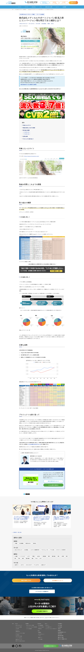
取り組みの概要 (26, 130)
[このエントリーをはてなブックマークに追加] (24, 494)
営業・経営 (53, 556)
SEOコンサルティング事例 (30, 625)
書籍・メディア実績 (60, 637)
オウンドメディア (29, 564)
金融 (32, 558)
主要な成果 (25, 136)
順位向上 (34, 543)
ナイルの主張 (40, 639)
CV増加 (16, 543)
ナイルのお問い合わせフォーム (34, 444)
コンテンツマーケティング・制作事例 (31, 626)
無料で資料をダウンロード (53, 481)
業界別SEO (40, 628)
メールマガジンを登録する (42, 591)
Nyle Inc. (40, 650)
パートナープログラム (19, 637)
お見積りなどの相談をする (51, 646)
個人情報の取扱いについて (62, 632)
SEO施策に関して (27, 132)
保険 (49, 556)
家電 (58, 556)
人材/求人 (38, 556)
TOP (12, 9)
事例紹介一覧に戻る (17, 532)
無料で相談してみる (26, 580)
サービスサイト (36, 564)
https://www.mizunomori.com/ (31, 156)
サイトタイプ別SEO (41, 626)
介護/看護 (44, 556)
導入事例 (27, 623)
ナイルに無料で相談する (53, 485)
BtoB (36, 558)
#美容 (49, 23)
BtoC (41, 558)
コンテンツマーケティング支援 (20, 633)
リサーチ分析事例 (29, 628)
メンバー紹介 (60, 625)
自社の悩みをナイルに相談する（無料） (29, 84)
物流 (19, 558)
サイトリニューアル (45, 549)
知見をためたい (28, 543)
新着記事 (39, 632)
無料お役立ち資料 (60, 635)
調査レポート (40, 637)
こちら (46, 617)
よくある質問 (60, 627)
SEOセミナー (47, 625)
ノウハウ (39, 635)
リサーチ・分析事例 (40, 14)
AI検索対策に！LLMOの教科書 (45, 3)
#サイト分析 (38, 23)
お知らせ (59, 628)
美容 (23, 558)
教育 (67, 556)
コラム (39, 630)
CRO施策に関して (27, 134)
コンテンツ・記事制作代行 (34, 549)
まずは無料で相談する (42, 611)
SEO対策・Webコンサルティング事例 (27, 14)
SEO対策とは (60, 623)
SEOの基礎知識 (40, 625)
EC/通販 (16, 556)
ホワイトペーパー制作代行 (61, 549)
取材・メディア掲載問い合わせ (62, 638)
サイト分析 (52, 549)
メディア (28, 556)
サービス (16, 623)
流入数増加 (21, 543)
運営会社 (59, 630)
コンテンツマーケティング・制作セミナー (51, 628)
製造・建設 (27, 558)
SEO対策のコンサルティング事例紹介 (20, 9)
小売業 (62, 556)
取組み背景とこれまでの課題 (29, 127)
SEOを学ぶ (39, 623)
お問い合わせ (73, 2)
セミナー (46, 623)
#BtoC (52, 23)
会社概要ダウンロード (63, 3)
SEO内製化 (26, 549)
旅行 (15, 558)
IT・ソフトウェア (22, 556)
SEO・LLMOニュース (41, 634)
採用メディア (43, 564)
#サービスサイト (31, 23)
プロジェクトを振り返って (28, 139)
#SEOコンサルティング (23, 23)
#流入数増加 (44, 23)
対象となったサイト (27, 125)
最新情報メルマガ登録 (54, 3)
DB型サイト (17, 564)
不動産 (33, 556)
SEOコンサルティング (18, 549)
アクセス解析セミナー (49, 626)
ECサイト (22, 564)
